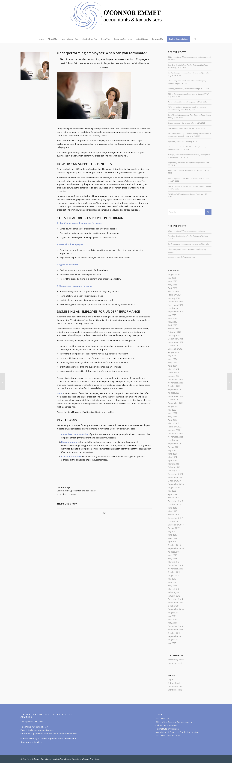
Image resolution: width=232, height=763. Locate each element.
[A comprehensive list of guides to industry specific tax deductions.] (229, 381)
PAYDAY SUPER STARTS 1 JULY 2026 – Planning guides (189, 186)
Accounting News (176, 659)
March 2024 (173, 369)
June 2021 (172, 453)
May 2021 (172, 457)
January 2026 (174, 298)
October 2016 (174, 545)
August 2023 (173, 392)
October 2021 (174, 440)
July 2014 (172, 616)
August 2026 (173, 274)
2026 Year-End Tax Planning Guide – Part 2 (184, 194)
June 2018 (172, 507)
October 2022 (174, 399)
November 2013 (175, 629)
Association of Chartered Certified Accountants (177, 732)
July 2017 (172, 531)
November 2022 (175, 396)
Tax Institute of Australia (167, 728)
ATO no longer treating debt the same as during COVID (188, 94)
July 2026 (172, 277)
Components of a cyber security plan (181, 123)
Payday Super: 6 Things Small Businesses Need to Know (188, 178)
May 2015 (172, 585)
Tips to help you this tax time (178, 141)
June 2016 (172, 555)
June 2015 (172, 582)
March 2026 (173, 291)
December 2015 (175, 565)
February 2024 (174, 372)
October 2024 (174, 345)
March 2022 (173, 423)
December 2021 (175, 433)
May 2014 (172, 622)
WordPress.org (175, 689)
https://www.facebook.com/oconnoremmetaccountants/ (58, 733)
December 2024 (175, 338)
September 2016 (176, 548)
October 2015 (174, 572)
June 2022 (172, 413)
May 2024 (172, 362)
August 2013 (173, 639)
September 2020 (176, 484)
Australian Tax (162, 718)
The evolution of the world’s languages (182, 102)
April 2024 (172, 365)
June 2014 (172, 619)
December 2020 (175, 474)
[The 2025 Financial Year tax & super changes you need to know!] (2, 381)
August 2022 (173, 406)
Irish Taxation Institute (166, 725)
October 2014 (174, 605)
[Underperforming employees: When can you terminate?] (35, 66)
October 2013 (174, 633)
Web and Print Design (91, 759)
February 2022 (174, 426)
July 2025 (172, 315)
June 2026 (172, 281)
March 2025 (173, 328)
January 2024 (174, 375)
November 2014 (175, 602)
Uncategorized (175, 663)
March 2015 (173, 589)
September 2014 (176, 609)
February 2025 (174, 332)
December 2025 (175, 301)
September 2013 (176, 636)
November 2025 (175, 305)
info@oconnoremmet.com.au (40, 730)
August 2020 (173, 487)
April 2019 (172, 494)
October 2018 (174, 504)
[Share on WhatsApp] (104, 512)
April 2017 (172, 541)
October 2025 (174, 308)
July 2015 (172, 578)
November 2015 (175, 568)
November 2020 (175, 477)
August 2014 (173, 612)
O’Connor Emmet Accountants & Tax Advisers (51, 759)
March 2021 (173, 463)
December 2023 (175, 379)
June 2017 (172, 534)
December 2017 (175, 517)
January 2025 (174, 335)
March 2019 (173, 497)
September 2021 (176, 443)
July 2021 (172, 450)
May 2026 (172, 284)
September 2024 (176, 348)
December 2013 (175, 626)
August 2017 (173, 528)
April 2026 (172, 288)
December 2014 (175, 599)
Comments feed (175, 686)
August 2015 (173, 575)
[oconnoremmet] (116, 17)
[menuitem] (41, 39)
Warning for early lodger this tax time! (182, 88)
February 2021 (174, 467)
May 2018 (172, 511)
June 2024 (172, 359)
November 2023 (175, 382)
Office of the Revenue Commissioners (173, 722)
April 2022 (172, 419)
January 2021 (174, 470)
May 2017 (172, 538)
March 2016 (173, 561)
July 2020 (172, 490)
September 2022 (176, 403)
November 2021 (175, 436)
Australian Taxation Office (167, 735)
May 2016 (172, 558)
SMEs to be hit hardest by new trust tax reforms (185, 170)
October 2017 (174, 521)
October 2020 (174, 480)
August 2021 (173, 447)
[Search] (194, 39)
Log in (170, 679)
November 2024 (175, 342)
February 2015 (174, 592)
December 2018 (175, 501)
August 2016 (173, 551)
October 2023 (174, 386)
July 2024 (172, 355)
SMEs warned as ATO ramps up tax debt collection (186, 57)
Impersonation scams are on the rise (181, 128)
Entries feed (174, 683)
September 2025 (176, 311)
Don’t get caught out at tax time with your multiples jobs (188, 73)
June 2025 (172, 318)
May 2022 (172, 416)
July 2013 (172, 643)
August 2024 (173, 352)
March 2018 (173, 514)
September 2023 (176, 389)
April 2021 (172, 460)
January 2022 (174, 430)
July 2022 (172, 409)
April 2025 (172, 325)
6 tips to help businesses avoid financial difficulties (186, 162)
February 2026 (174, 294)
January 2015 (174, 595)
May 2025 (172, 321)
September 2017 (176, 524)
